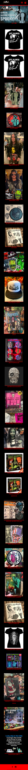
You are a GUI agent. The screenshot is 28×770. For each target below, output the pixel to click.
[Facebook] (12, 767)
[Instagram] (15, 767)
